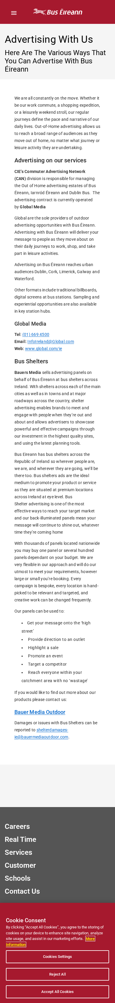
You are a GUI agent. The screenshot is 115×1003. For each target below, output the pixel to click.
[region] (57, 953)
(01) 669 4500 (35, 334)
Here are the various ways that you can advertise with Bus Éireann (55, 61)
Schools (17, 878)
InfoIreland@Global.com (50, 341)
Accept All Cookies (57, 991)
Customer (20, 865)
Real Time (20, 839)
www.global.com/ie (43, 348)
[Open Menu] (14, 13)
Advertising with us (49, 39)
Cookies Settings (57, 956)
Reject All (57, 974)
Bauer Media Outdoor (39, 712)
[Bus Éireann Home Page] (57, 12)
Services (18, 852)
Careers (17, 826)
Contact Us (22, 891)
